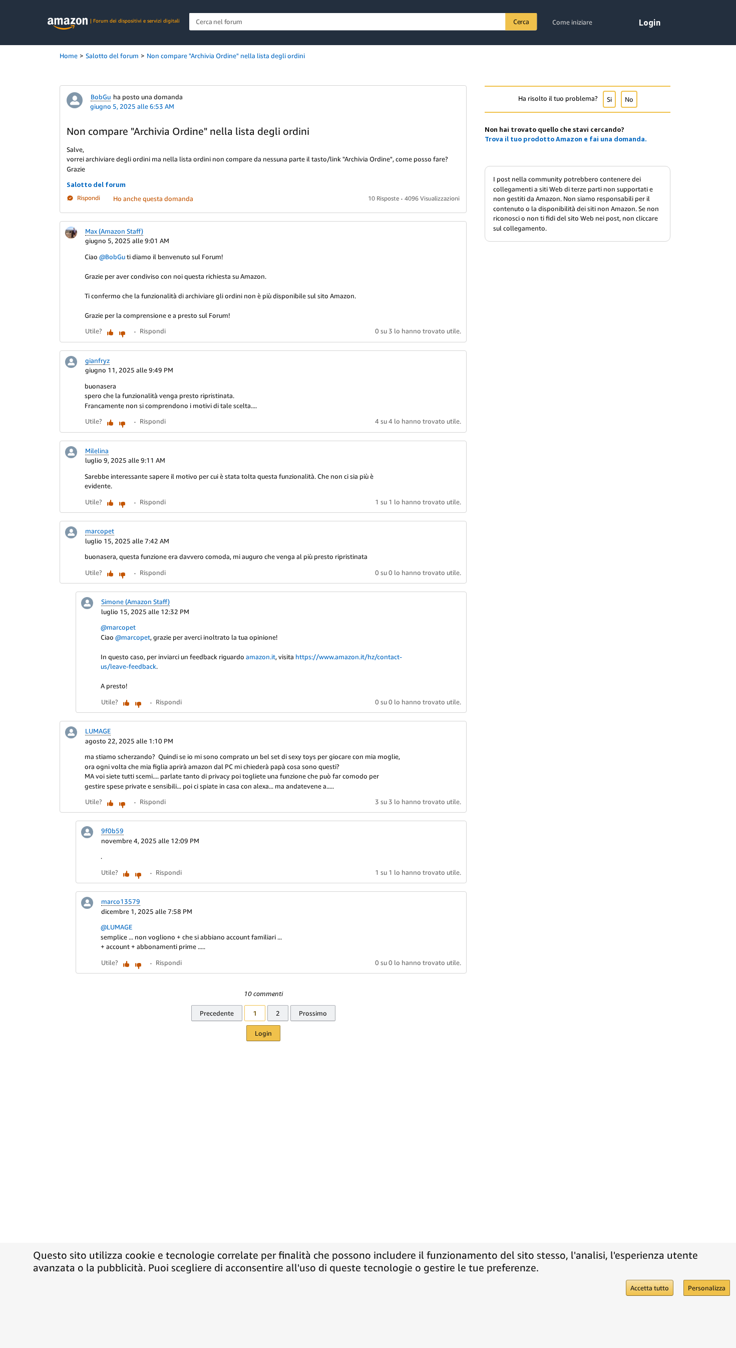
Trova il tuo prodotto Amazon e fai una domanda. (566, 139)
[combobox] (363, 22)
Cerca (521, 22)
